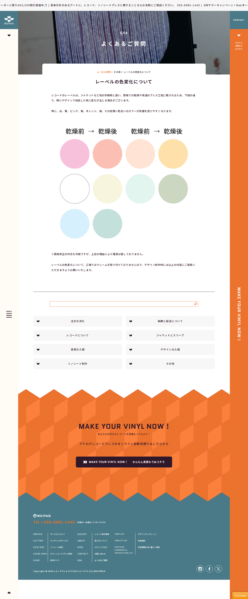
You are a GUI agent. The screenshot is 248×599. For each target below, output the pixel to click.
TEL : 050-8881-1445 (54, 522)
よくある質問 (104, 71)
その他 (117, 71)
